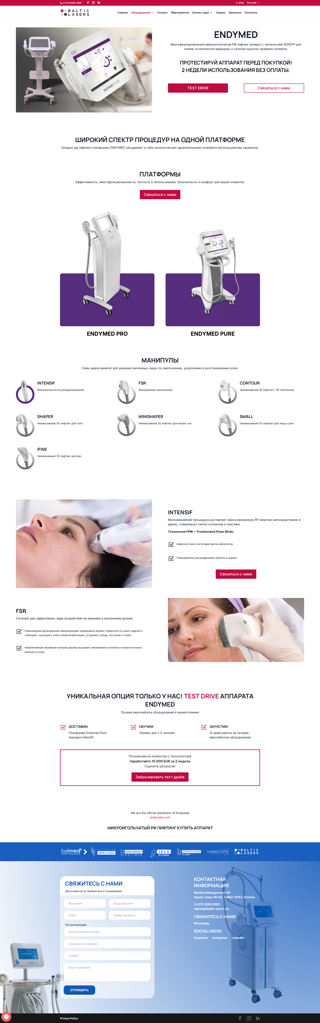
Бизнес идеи (200, 12)
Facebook (201, 938)
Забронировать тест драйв (160, 777)
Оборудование (140, 12)
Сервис (221, 12)
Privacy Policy (69, 1018)
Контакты (251, 12)
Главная (122, 12)
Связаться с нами (274, 88)
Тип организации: (76, 924)
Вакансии (235, 12)
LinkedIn (238, 938)
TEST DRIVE (198, 88)
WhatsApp (201, 923)
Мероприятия (180, 12)
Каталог (162, 12)
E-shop (240, 3)
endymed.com (160, 817)
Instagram (219, 938)
